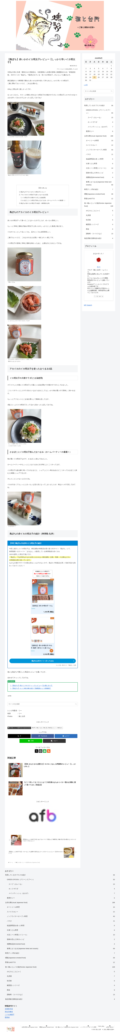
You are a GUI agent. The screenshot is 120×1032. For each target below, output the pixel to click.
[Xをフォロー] (36, 751)
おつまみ (40, 727)
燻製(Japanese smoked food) (46, 1027)
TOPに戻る (101, 1026)
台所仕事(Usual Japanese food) (30, 1027)
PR (34, 727)
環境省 (7, 1017)
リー (98, 267)
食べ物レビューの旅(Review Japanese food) (20, 727)
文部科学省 (9, 1009)
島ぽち (60, 727)
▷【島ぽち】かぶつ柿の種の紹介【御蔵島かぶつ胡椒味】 (30, 688)
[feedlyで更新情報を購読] (44, 751)
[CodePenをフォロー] (40, 751)
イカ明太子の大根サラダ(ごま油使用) (34, 197)
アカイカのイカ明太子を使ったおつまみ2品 (34, 194)
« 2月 (86, 85)
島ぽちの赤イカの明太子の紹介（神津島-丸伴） (36, 203)
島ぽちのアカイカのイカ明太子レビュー (33, 192)
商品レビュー (53, 727)
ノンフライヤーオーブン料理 (88, 1027)
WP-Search (88, 305)
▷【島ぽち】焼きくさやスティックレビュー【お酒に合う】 (31, 685)
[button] (75, 704)
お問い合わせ (109, 1027)
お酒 (46, 727)
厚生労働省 (9, 1012)
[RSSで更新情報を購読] (48, 751)
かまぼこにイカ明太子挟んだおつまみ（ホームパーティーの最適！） (44, 200)
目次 (40, 188)
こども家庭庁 (9, 1014)
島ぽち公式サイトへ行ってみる (43, 661)
